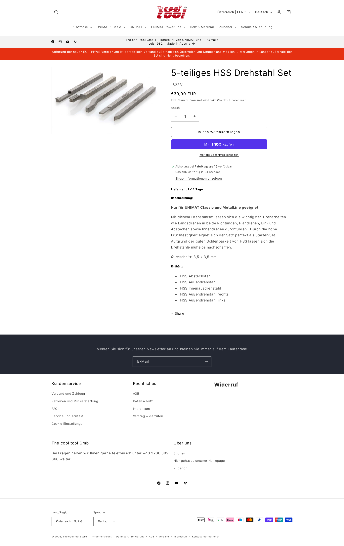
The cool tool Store (75, 536)
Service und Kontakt (68, 416)
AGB (136, 394)
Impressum (141, 409)
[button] (56, 12)
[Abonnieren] (206, 361)
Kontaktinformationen (206, 536)
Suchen (179, 453)
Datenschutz (143, 401)
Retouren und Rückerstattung (75, 401)
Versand (196, 100)
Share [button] (179, 313)
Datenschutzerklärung (130, 536)
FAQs (56, 409)
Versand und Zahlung (68, 394)
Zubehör (180, 468)
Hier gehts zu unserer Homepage (199, 461)
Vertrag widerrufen (148, 416)
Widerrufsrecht (102, 536)
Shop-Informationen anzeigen (198, 178)
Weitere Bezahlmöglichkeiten (219, 154)
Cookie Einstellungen (68, 424)
